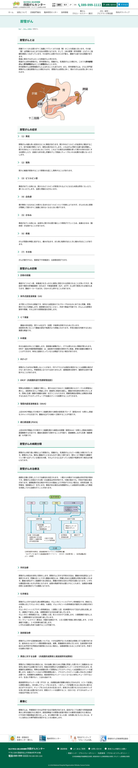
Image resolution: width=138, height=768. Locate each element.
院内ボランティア (123, 12)
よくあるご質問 (79, 748)
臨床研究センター (51, 12)
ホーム (10, 12)
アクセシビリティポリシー (117, 753)
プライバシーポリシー (87, 753)
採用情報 (64, 12)
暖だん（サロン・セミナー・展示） (82, 12)
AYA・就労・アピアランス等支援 (105, 12)
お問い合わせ (96, 748)
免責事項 (101, 753)
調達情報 (63, 748)
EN (75, 4)
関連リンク (72, 753)
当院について (22, 12)
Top (19, 29)
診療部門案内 (35, 12)
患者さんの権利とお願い (117, 748)
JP (71, 4)
